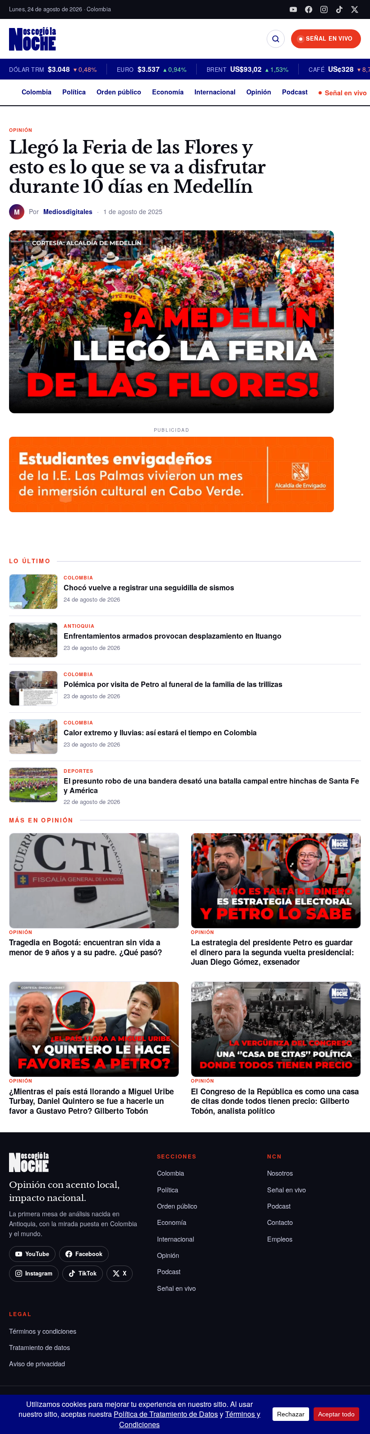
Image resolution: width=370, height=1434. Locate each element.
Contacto (280, 1222)
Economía (168, 91)
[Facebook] (308, 9)
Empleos (279, 1238)
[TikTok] (339, 9)
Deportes (78, 770)
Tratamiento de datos (39, 1347)
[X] (354, 9)
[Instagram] (324, 9)
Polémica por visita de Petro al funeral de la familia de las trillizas (173, 684)
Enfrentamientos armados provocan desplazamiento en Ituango (173, 636)
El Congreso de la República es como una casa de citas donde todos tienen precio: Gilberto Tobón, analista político (275, 1101)
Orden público (119, 91)
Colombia (36, 91)
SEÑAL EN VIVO (329, 38)
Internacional (215, 91)
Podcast (295, 91)
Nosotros (280, 1172)
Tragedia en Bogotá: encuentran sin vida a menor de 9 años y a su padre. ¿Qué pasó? (85, 947)
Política (74, 91)
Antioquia (79, 625)
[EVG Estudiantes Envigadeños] (171, 475)
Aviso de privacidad (37, 1363)
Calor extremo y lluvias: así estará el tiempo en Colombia (160, 732)
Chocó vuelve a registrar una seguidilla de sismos (149, 587)
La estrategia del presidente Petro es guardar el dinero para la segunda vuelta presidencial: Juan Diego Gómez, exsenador (272, 952)
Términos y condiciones (42, 1331)
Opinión (258, 91)
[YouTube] (293, 9)
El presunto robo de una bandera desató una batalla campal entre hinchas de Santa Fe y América (211, 785)
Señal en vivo (346, 92)
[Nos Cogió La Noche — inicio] (32, 39)
